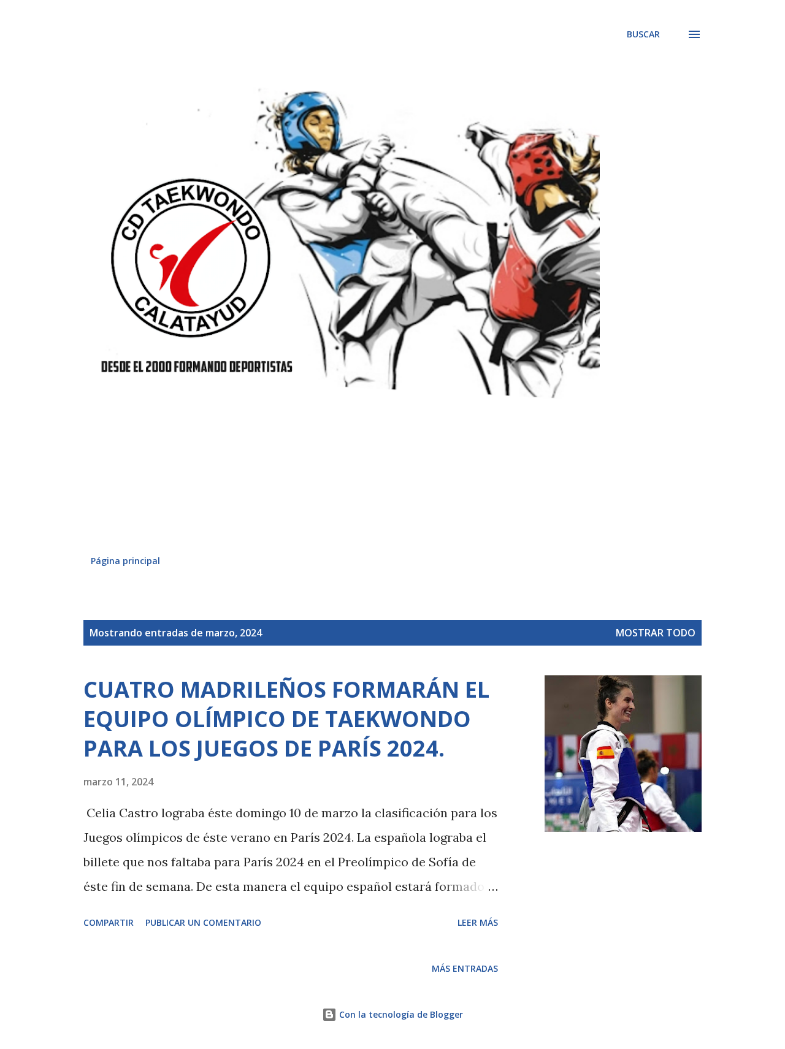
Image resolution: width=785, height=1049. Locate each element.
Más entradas (465, 968)
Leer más (478, 922)
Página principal (125, 560)
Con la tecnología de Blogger (400, 1014)
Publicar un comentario (203, 922)
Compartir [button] (108, 922)
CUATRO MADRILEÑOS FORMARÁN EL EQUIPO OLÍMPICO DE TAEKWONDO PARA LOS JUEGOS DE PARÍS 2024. (286, 718)
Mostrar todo (655, 632)
